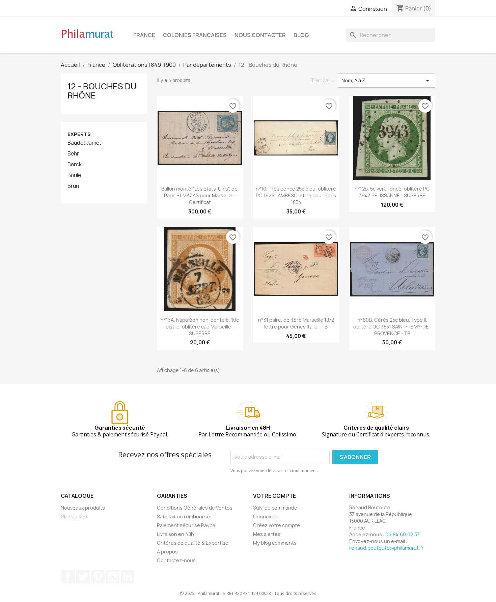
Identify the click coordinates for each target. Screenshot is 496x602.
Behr (73, 153)
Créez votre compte (276, 525)
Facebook (68, 576)
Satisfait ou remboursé (183, 516)
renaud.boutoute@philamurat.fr (386, 548)
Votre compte (274, 495)
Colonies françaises (195, 35)
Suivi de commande (275, 508)
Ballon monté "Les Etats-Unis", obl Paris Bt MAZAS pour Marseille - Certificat (200, 195)
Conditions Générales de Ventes (194, 508)
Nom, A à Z (386, 81)
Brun (73, 186)
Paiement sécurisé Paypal (186, 525)
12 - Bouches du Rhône (102, 91)
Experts (79, 134)
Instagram (112, 576)
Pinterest (98, 576)
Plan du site (74, 516)
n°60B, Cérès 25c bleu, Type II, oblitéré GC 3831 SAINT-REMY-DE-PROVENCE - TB (392, 327)
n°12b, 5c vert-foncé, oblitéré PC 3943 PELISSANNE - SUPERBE (392, 192)
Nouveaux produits (83, 508)
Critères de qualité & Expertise (192, 543)
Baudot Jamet (84, 143)
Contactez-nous (176, 560)
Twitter (83, 576)
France (144, 35)
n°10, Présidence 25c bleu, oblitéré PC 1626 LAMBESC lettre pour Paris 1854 (296, 195)
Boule (74, 175)
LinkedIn (127, 576)
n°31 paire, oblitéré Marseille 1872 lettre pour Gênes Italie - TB (296, 323)
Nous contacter (260, 35)
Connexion (266, 516)
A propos (167, 551)
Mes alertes (266, 534)
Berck (74, 164)
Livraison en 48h (175, 534)
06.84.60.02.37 (402, 534)
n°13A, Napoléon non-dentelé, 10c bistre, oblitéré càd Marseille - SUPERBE (200, 327)
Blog (301, 35)
